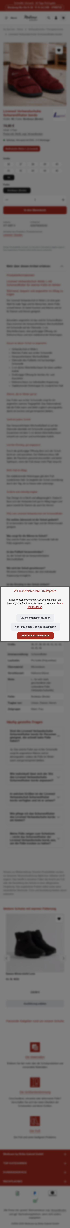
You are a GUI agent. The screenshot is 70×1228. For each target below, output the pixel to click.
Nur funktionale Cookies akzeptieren (35, 626)
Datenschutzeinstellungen (35, 617)
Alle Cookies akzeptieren (35, 635)
